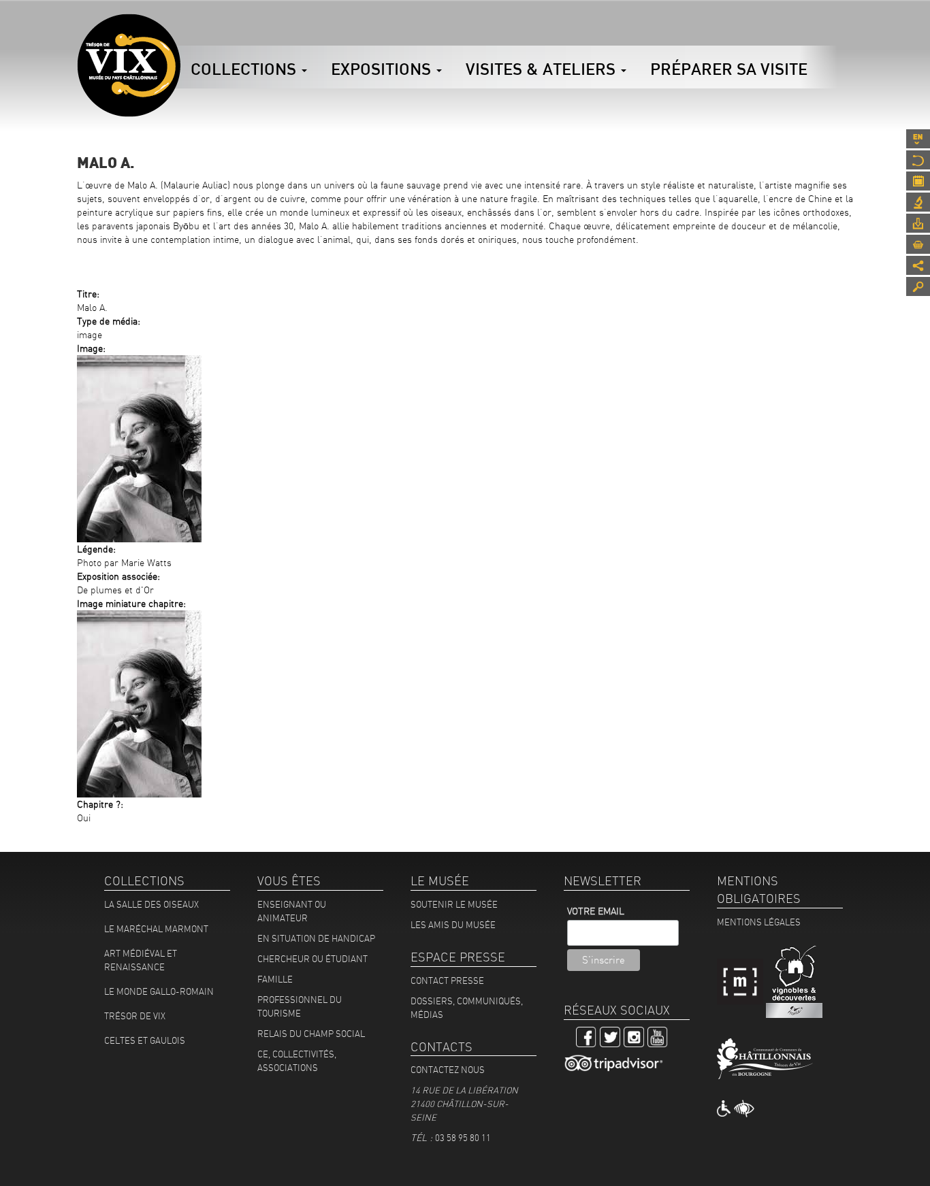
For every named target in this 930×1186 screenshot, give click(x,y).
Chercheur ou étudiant (312, 958)
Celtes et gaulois (144, 1040)
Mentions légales (759, 922)
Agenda (918, 181)
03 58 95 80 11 (463, 1137)
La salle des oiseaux (151, 904)
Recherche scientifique (918, 202)
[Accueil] (128, 65)
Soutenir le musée (454, 904)
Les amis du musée (453, 924)
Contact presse (447, 980)
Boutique (918, 244)
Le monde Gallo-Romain (159, 991)
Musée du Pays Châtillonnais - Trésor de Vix (180, 31)
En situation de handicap (316, 938)
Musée (918, 159)
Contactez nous (448, 1069)
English (918, 138)
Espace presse (918, 223)
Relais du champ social (311, 1033)
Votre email (595, 911)
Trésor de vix (134, 1015)
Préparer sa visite (728, 69)
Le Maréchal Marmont (156, 928)
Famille (275, 979)
